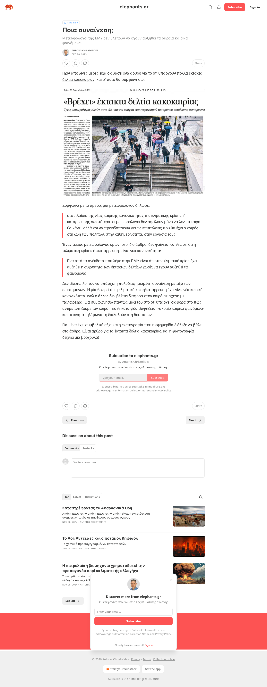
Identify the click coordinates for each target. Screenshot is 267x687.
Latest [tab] (77, 497)
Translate (71, 22)
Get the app (153, 669)
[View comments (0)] (76, 63)
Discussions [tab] (92, 497)
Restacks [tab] (88, 448)
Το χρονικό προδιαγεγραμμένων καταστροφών (94, 544)
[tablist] (79, 448)
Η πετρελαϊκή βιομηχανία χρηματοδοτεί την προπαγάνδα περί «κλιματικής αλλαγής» (103, 568)
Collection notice (164, 659)
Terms (147, 659)
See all (70, 601)
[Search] (210, 7)
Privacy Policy (163, 634)
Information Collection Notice (132, 634)
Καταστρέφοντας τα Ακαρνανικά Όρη (97, 508)
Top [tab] (67, 497)
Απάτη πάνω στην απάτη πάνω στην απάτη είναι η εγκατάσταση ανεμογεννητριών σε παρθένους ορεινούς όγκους (106, 515)
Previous (77, 420)
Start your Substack (123, 669)
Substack (114, 679)
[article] (133, 517)
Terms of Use (152, 630)
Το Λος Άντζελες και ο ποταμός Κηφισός (100, 538)
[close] (171, 580)
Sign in (255, 7)
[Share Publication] (219, 7)
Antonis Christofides (85, 50)
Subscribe (235, 7)
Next (192, 420)
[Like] (66, 63)
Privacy (135, 659)
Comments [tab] (72, 448)
